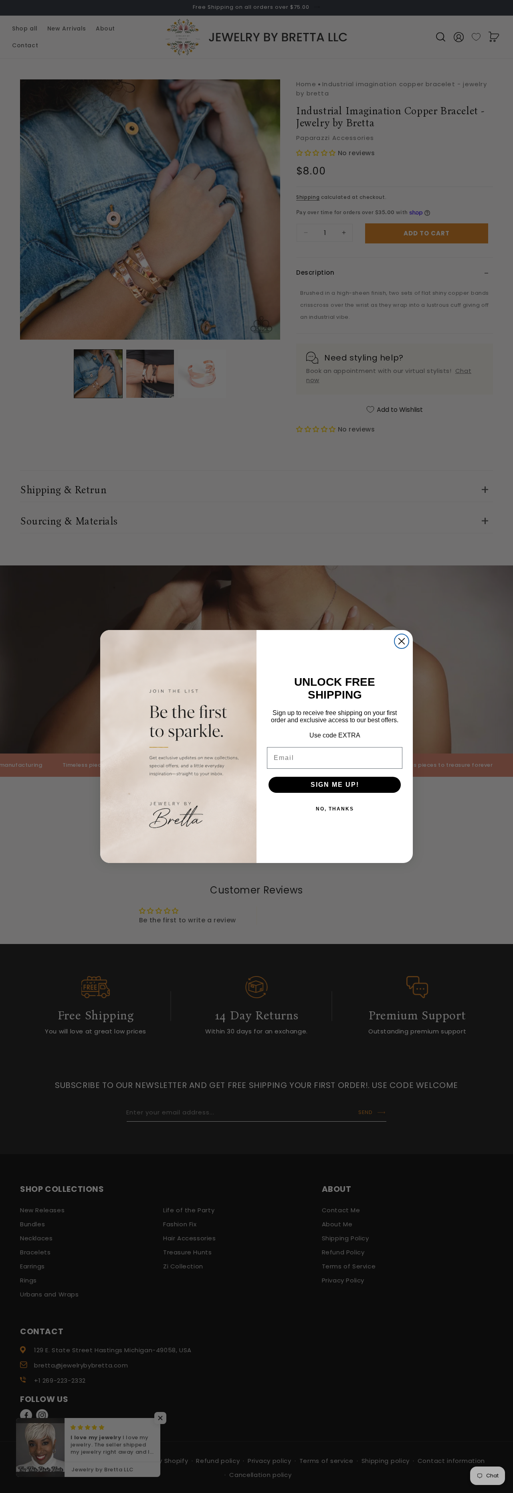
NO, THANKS (335, 809)
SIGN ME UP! (335, 784)
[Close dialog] (401, 641)
